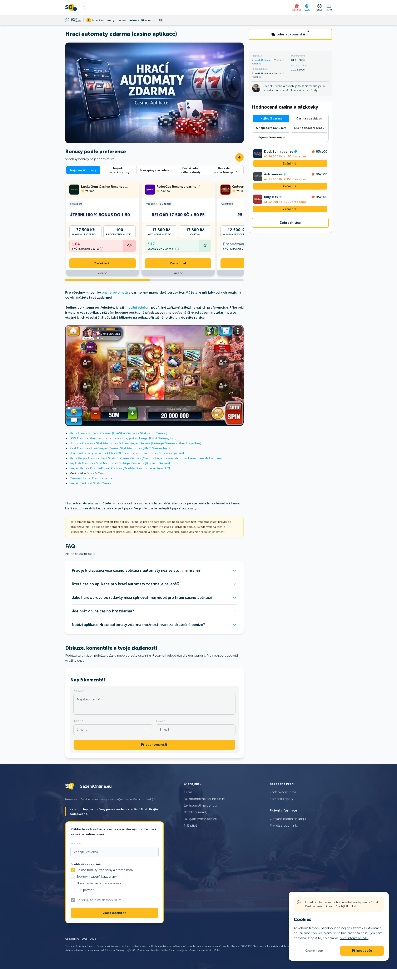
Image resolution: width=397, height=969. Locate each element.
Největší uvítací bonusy (118, 170)
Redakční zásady (195, 812)
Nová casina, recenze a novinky (98, 883)
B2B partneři (85, 890)
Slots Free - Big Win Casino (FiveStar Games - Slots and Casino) (118, 433)
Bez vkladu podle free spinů (225, 170)
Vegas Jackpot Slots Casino (90, 483)
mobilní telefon (137, 307)
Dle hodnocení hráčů (309, 127)
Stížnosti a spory (281, 799)
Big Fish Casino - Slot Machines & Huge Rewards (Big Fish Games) (119, 463)
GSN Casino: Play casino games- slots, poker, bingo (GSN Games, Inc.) (122, 438)
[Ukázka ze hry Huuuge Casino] (154, 375)
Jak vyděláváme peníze (200, 819)
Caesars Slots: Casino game (90, 478)
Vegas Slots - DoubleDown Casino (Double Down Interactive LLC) (119, 468)
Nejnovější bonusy (83, 170)
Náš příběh (191, 825)
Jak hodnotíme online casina (204, 799)
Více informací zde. (354, 938)
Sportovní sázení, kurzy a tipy (96, 876)
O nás (188, 792)
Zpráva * (79, 691)
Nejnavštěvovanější (271, 137)
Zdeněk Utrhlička (262, 60)
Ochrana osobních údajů (288, 819)
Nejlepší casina (271, 118)
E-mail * (160, 721)
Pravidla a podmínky (284, 825)
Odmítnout (314, 951)
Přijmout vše (362, 951)
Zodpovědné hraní (283, 792)
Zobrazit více (290, 223)
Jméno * (78, 721)
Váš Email (76, 843)
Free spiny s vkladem (154, 170)
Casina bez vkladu (309, 118)
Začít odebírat (114, 913)
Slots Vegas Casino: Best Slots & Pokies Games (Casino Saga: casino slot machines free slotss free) (145, 458)
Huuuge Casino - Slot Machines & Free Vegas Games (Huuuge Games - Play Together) (135, 443)
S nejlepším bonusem (271, 127)
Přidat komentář (154, 745)
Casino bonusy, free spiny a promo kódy (104, 870)
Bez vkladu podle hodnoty (189, 170)
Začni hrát (102, 263)
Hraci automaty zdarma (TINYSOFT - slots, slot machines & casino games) (126, 453)
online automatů (115, 292)
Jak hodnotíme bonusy (201, 805)
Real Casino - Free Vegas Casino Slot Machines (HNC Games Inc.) (119, 448)
